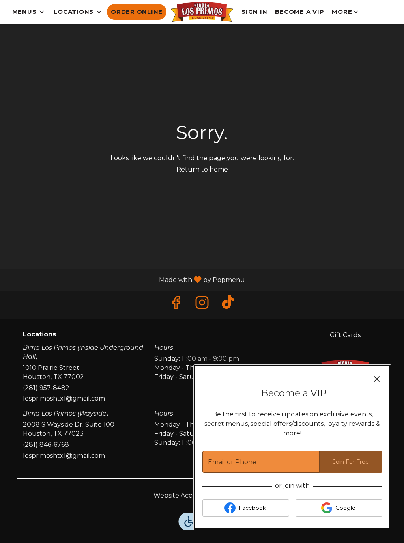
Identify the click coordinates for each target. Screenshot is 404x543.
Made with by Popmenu (125, 279)
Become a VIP (299, 11)
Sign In (254, 11)
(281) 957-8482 (46, 388)
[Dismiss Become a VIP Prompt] (376, 378)
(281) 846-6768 (46, 444)
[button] (29, 12)
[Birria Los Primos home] (202, 12)
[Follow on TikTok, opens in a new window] (228, 305)
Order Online (137, 11)
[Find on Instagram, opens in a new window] (202, 305)
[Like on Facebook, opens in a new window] (176, 305)
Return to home (202, 169)
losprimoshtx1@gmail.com (64, 398)
